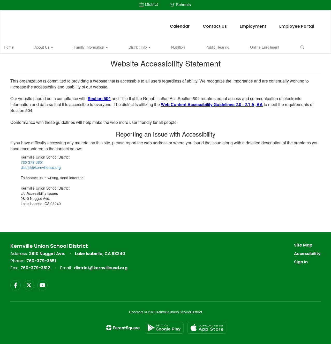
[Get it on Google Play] (164, 328)
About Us (42, 47)
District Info (138, 47)
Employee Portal (296, 26)
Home (9, 47)
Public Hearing (217, 47)
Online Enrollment (264, 47)
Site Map (303, 245)
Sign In (301, 262)
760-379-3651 (32, 162)
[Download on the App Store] (206, 328)
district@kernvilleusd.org (41, 167)
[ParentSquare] (123, 328)
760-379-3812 (35, 268)
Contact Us (215, 26)
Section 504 (99, 98)
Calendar (180, 26)
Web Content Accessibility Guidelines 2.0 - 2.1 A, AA (212, 104)
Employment (253, 26)
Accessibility (307, 254)
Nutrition (178, 47)
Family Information (89, 47)
